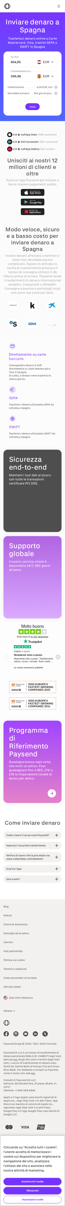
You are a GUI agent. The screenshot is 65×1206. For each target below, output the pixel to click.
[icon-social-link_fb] (6, 1034)
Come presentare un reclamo (20, 977)
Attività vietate (12, 986)
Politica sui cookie (14, 960)
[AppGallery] (32, 211)
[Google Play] (32, 202)
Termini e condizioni (15, 968)
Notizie (7, 915)
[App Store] (32, 192)
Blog (6, 906)
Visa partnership (13, 951)
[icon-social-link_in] (16, 1034)
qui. (15, 1059)
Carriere (8, 942)
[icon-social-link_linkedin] (35, 1034)
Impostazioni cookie (32, 1199)
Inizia (32, 106)
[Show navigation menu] (58, 6)
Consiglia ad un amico (16, 933)
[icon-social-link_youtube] (25, 1034)
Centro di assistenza (15, 924)
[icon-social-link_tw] (45, 1034)
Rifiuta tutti (32, 1190)
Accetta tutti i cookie (32, 1181)
